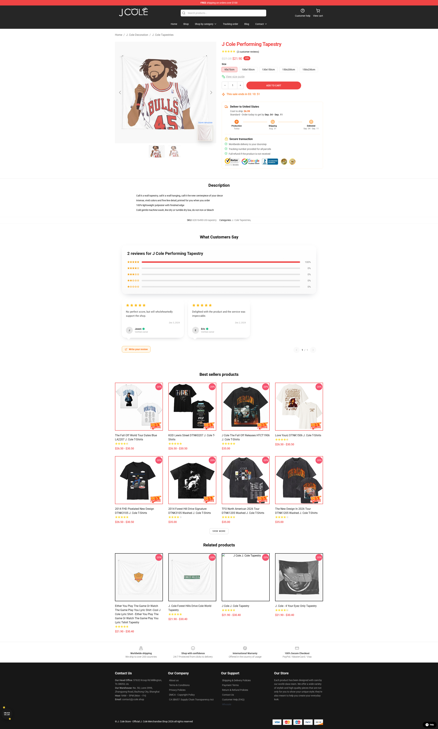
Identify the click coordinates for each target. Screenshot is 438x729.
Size (224, 64)
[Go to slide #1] (157, 151)
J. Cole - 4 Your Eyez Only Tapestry (296, 606)
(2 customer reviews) (248, 51)
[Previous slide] (120, 92)
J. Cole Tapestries (162, 34)
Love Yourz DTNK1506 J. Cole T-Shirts (298, 435)
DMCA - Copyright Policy (182, 694)
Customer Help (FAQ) (233, 699)
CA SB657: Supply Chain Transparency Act (191, 699)
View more (219, 531)
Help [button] (432, 725)
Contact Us (228, 694)
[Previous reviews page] (296, 350)
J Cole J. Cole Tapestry (235, 606)
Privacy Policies (177, 690)
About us (174, 680)
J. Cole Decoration (137, 34)
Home (118, 34)
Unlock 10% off (7, 714)
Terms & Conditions (179, 685)
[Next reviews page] (313, 350)
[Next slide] (211, 92)
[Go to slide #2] (174, 151)
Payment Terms (230, 685)
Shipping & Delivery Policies (236, 680)
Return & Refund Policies (235, 690)
